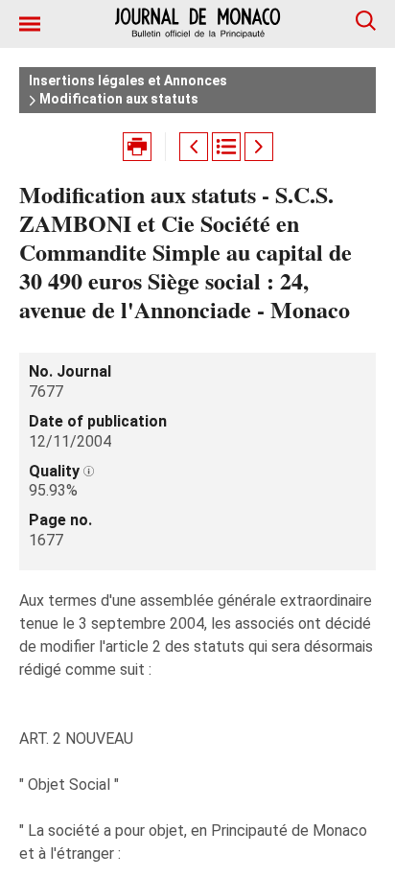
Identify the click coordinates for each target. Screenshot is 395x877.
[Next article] (258, 146)
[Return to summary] (226, 146)
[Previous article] (193, 146)
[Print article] (137, 146)
